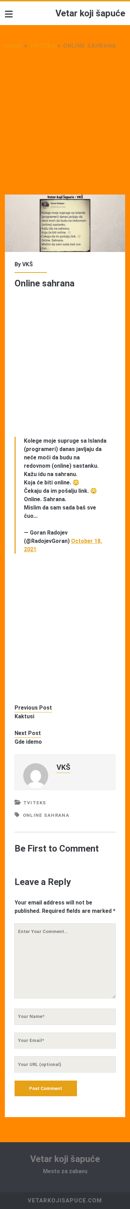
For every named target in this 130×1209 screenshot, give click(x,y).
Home (14, 45)
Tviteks (43, 45)
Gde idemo (28, 741)
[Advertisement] (65, 126)
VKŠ (27, 264)
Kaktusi (24, 716)
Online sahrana (46, 815)
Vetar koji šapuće (90, 13)
